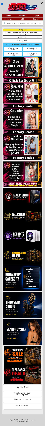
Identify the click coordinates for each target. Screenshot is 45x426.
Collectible (22, 16)
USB (22, 19)
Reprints (37, 16)
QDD (22, 420)
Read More (22, 34)
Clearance (36, 19)
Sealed (8, 16)
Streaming (8, 19)
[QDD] (23, 7)
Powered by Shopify (22, 422)
